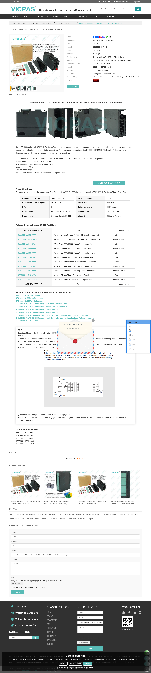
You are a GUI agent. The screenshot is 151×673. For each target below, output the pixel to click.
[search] (138, 9)
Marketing (91, 668)
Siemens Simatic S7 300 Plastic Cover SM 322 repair (72, 519)
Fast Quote (136, 17)
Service (83, 16)
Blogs (50, 644)
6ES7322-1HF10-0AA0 (27, 275)
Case (55, 16)
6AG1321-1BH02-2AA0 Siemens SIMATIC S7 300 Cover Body (56, 502)
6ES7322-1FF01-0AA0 (27, 257)
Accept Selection (75, 664)
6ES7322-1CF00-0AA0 (27, 253)
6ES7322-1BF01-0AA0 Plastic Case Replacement (29, 519)
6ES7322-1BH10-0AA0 (27, 244)
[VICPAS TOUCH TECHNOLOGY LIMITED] (23, 9)
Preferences (81, 668)
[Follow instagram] (21, 1)
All (19, 23)
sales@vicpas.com (122, 1)
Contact (97, 16)
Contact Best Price (108, 182)
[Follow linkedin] (18, 1)
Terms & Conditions (44, 587)
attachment (18, 583)
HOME (15, 16)
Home (13, 23)
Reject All (63, 664)
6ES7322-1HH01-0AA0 (27, 280)
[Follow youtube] (11, 1)
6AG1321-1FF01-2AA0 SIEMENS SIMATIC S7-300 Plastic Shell (123, 502)
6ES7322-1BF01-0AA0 (27, 235)
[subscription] (35, 637)
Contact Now (73, 86)
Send (18, 592)
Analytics (71, 668)
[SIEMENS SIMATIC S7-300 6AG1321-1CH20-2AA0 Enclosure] (92, 484)
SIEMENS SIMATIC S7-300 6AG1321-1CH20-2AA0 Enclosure (91, 502)
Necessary (62, 668)
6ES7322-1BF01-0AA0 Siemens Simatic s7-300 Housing (32, 514)
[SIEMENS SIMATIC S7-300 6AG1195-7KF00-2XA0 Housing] (25, 484)
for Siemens (27, 23)
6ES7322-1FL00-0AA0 (27, 266)
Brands (27, 16)
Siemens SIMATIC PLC (44, 23)
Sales (130, 327)
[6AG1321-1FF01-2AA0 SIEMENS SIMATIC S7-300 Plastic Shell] (125, 484)
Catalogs (112, 16)
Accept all (87, 664)
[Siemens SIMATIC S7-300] (96, 80)
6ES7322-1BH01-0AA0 (27, 239)
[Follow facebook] (14, 1)
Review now (81, 458)
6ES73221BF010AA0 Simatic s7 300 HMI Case (119, 514)
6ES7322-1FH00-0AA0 (27, 262)
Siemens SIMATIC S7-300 (66, 23)
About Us (69, 16)
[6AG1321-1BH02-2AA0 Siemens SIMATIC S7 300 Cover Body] (59, 484)
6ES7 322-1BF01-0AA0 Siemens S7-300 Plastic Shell (78, 514)
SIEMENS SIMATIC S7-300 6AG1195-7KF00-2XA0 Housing (25, 502)
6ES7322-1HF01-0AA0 (27, 271)
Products (42, 16)
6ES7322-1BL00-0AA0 (27, 248)
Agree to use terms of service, (32, 587)
